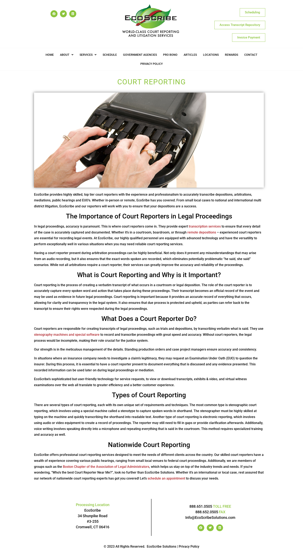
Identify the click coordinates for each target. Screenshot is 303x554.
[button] (66, 54)
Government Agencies (140, 54)
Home (50, 54)
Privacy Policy (151, 63)
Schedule (110, 54)
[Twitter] (63, 13)
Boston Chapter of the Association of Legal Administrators (106, 467)
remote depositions (201, 232)
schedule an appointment (166, 478)
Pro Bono (170, 54)
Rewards (231, 54)
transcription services (205, 226)
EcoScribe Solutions (161, 546)
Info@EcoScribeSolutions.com (210, 517)
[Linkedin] (72, 13)
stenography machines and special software (67, 335)
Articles (190, 54)
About (64, 54)
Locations (211, 54)
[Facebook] (54, 13)
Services (86, 54)
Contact (250, 54)
